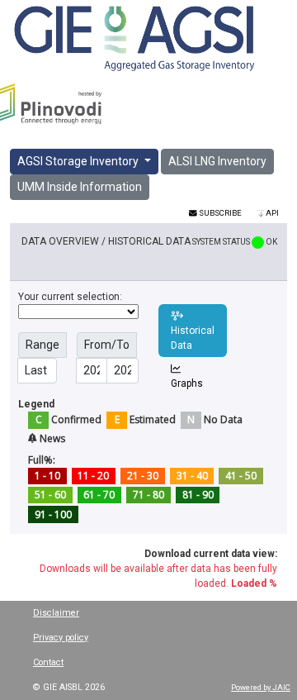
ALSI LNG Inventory (217, 161)
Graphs (187, 383)
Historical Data (192, 338)
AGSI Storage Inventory (79, 161)
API (271, 212)
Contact (48, 662)
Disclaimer (56, 612)
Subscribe (219, 212)
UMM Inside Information (79, 186)
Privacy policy (60, 637)
